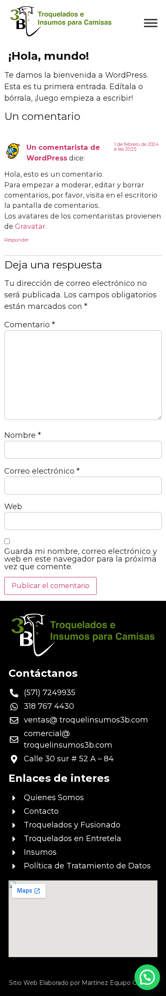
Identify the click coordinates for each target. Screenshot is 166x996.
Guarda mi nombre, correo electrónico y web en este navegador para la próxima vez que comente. (80, 559)
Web (13, 506)
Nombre (22, 435)
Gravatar (30, 226)
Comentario (29, 325)
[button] (147, 977)
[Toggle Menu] (150, 23)
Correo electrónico (42, 471)
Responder (16, 240)
